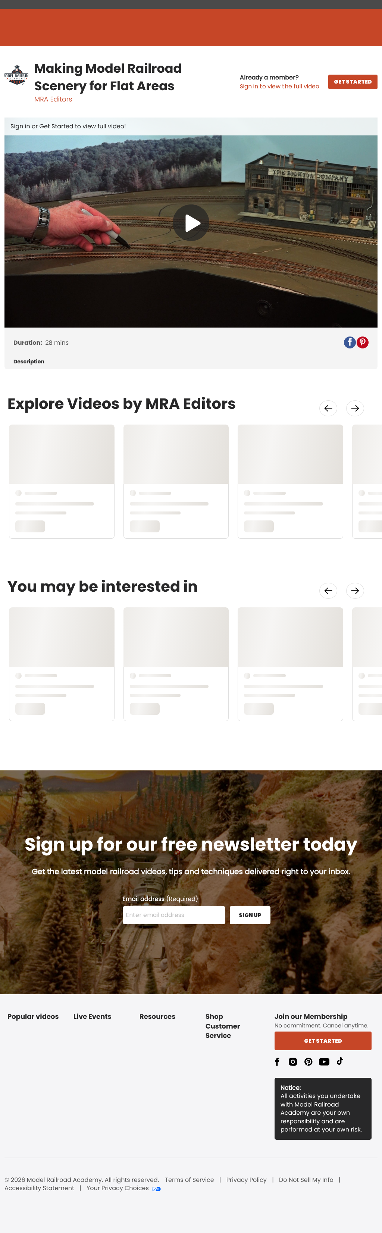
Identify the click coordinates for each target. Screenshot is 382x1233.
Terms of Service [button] (189, 1180)
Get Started (57, 126)
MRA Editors (53, 99)
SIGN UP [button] (250, 915)
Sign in (21, 126)
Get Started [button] (323, 1041)
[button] (279, 82)
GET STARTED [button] (353, 81)
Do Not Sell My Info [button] (306, 1180)
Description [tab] (28, 361)
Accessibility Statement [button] (39, 1188)
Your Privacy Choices (118, 1188)
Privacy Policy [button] (246, 1180)
